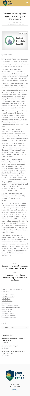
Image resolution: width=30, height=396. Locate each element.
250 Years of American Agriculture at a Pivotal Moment (13, 339)
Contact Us (15, 389)
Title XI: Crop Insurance (9, 315)
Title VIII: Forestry (7, 309)
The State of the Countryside (10, 346)
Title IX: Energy (6, 311)
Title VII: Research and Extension (11, 307)
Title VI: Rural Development (10, 305)
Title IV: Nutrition (7, 301)
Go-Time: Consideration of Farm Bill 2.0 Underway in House (13, 352)
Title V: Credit (6, 303)
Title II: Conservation (8, 297)
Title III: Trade (6, 299)
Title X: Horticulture (8, 313)
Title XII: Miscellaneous (9, 317)
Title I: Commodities (8, 295)
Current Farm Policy (17, 22)
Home (9, 22)
